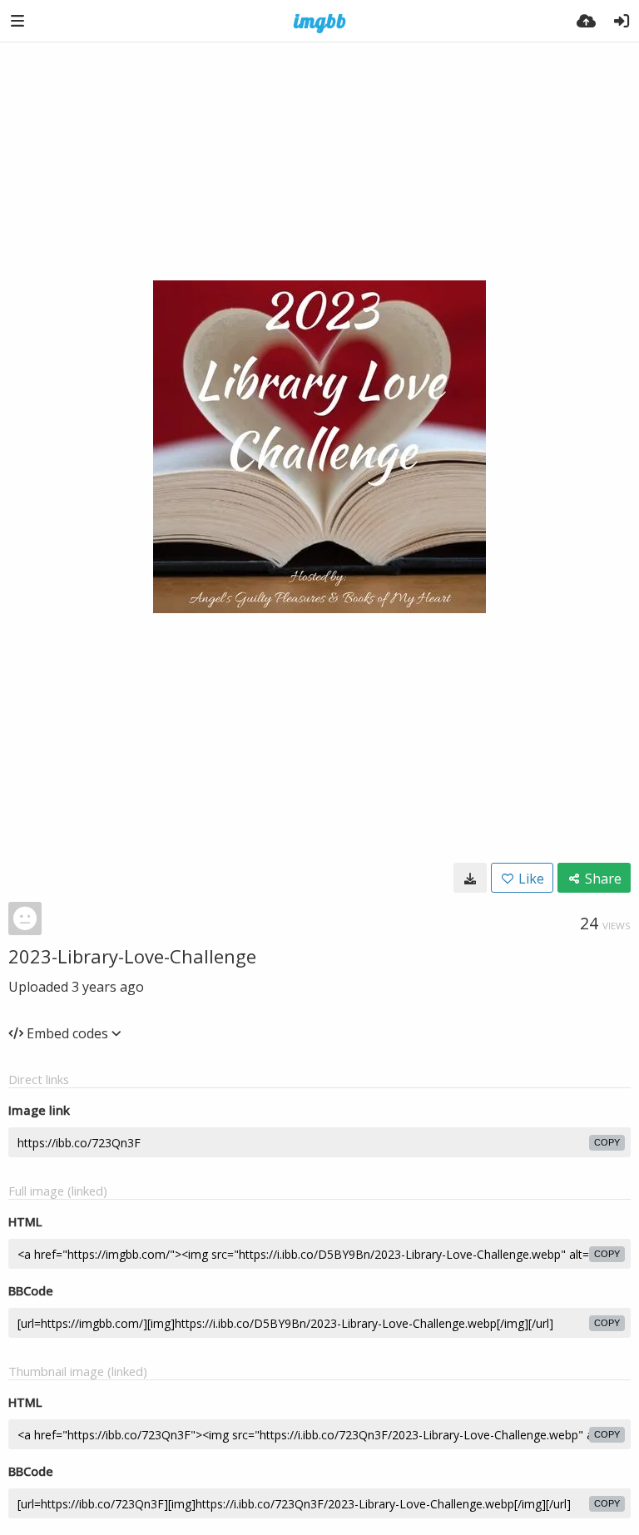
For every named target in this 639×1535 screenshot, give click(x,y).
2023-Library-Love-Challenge (132, 955)
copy (607, 1142)
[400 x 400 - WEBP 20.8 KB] (470, 878)
